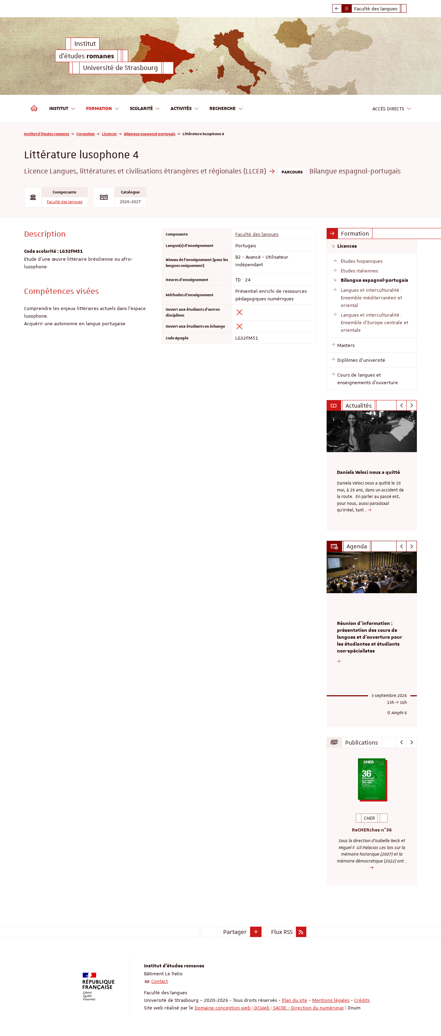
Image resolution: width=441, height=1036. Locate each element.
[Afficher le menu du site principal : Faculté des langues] (337, 8)
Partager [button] (235, 932)
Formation (85, 134)
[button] (256, 931)
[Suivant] (411, 405)
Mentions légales (330, 1000)
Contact (159, 981)
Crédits (362, 1000)
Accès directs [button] (388, 109)
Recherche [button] (222, 109)
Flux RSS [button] (282, 932)
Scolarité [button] (141, 109)
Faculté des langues (64, 202)
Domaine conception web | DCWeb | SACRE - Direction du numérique (269, 1008)
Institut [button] (58, 109)
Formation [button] (99, 109)
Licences (109, 134)
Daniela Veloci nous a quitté (368, 472)
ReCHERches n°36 (372, 830)
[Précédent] (401, 405)
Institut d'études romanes (46, 134)
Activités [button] (181, 109)
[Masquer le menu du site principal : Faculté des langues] (409, 8)
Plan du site (294, 1000)
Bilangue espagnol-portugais (149, 134)
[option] (372, 471)
